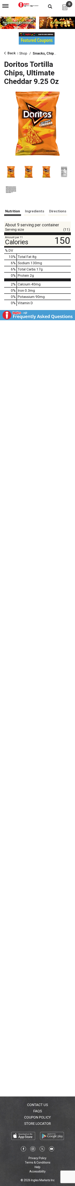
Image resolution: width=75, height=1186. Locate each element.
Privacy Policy (37, 1158)
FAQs (37, 1111)
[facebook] (23, 1149)
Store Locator (37, 1123)
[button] (11, 172)
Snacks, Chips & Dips (50, 53)
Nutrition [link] (12, 211)
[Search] (47, 6)
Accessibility (37, 1171)
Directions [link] (57, 211)
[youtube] (51, 1149)
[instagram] (32, 1149)
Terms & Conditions (37, 1162)
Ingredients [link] (34, 211)
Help (37, 1167)
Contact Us (37, 1105)
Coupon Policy (37, 1117)
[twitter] (42, 1149)
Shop (23, 53)
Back (11, 53)
